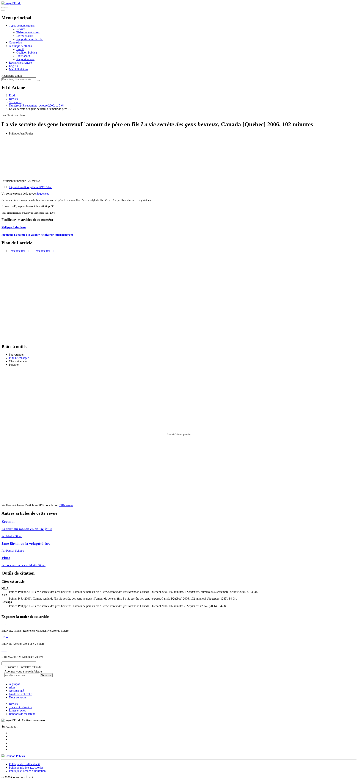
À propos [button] (15, 45)
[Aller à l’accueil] (11, 3)
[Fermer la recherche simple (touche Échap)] (6, 7)
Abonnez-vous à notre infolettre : (23, 671)
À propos (26, 45)
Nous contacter (18, 697)
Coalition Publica (26, 52)
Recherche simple (11, 75)
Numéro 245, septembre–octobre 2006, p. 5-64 (36, 105)
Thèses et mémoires (28, 32)
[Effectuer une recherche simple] (2, 7)
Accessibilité (16, 690)
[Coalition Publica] (13, 756)
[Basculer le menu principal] (2, 10)
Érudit (20, 49)
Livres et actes (24, 35)
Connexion (15, 42)
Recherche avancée (20, 62)
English (13, 66)
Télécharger (66, 505)
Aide (12, 687)
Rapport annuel (25, 59)
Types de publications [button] (21, 25)
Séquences (15, 102)
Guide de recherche (20, 694)
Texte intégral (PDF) (21, 250)
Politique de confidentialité (24, 764)
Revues (20, 29)
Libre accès (23, 55)
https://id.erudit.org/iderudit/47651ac (30, 187)
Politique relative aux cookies (26, 767)
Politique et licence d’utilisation (27, 770)
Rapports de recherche (29, 39)
